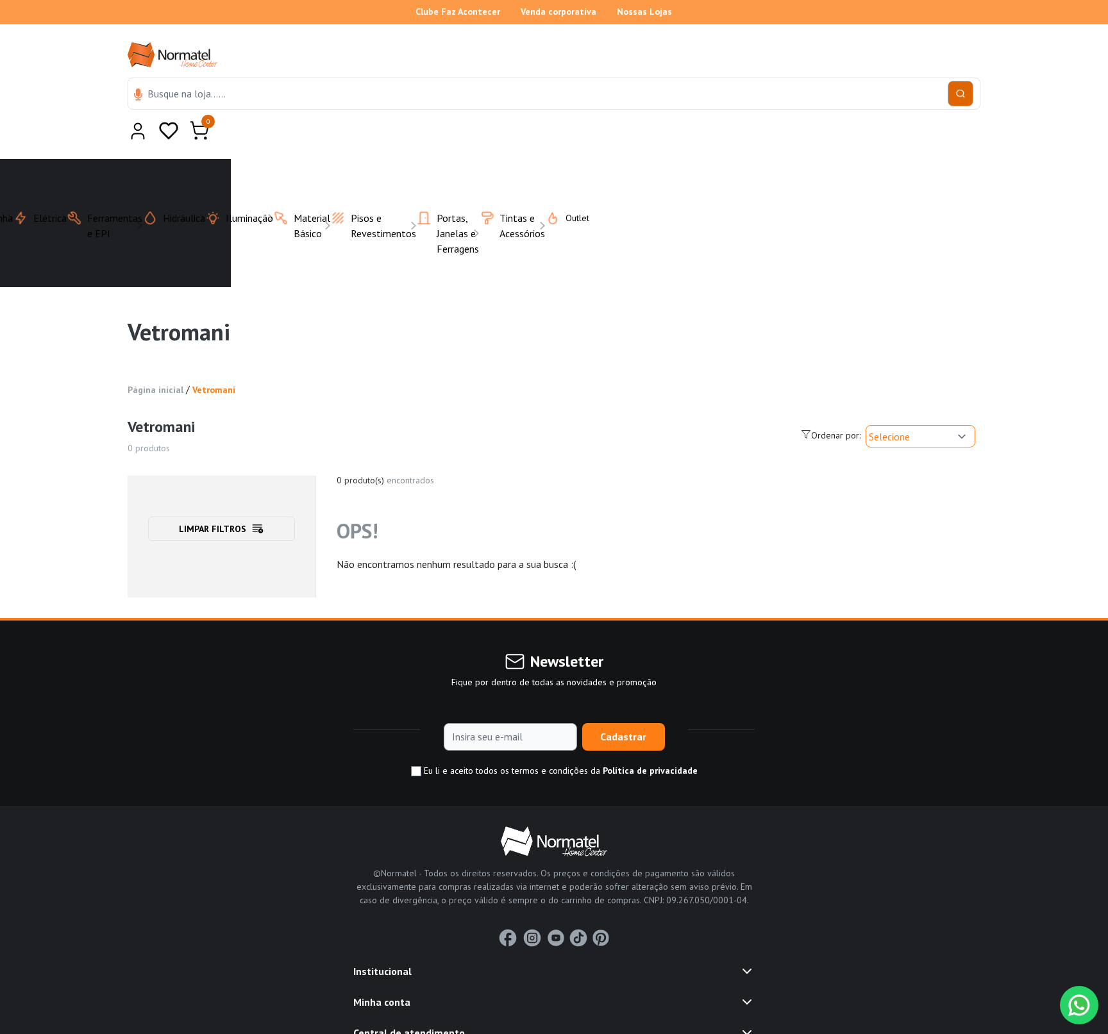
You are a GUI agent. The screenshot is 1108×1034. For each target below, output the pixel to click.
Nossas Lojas (644, 11)
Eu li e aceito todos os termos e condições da (559, 739)
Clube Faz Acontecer (458, 11)
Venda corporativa (558, 11)
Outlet (570, 186)
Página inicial (155, 358)
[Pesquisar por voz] (138, 95)
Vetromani (213, 358)
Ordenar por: (835, 404)
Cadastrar (623, 705)
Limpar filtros (212, 497)
